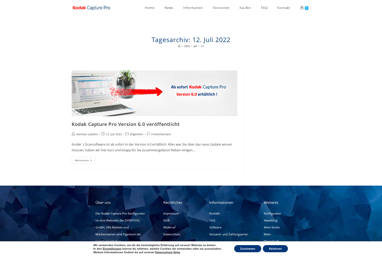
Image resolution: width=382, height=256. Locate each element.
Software (215, 227)
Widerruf (169, 227)
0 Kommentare (161, 134)
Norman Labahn (87, 134)
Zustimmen (247, 248)
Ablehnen (275, 248)
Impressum (171, 213)
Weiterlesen (85, 159)
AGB (166, 220)
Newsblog (270, 220)
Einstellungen (112, 248)
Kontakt (214, 213)
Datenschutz (171, 234)
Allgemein (136, 134)
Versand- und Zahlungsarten (228, 234)
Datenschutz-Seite (167, 252)
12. (202, 46)
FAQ (212, 220)
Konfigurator (272, 213)
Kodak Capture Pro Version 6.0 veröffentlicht (125, 124)
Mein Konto (272, 227)
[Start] (179, 46)
